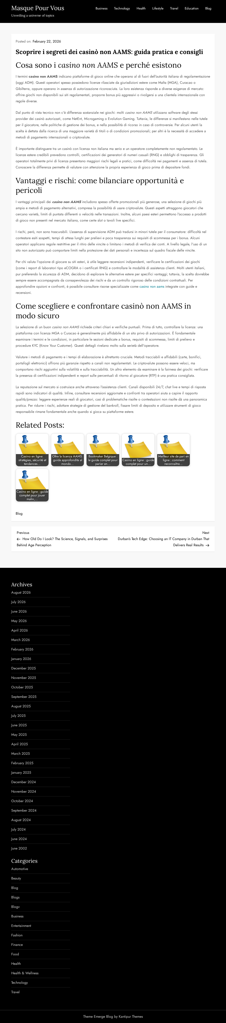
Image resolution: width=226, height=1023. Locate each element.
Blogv (15, 906)
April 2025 (19, 744)
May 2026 (19, 620)
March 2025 (20, 753)
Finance (17, 944)
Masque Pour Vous (37, 8)
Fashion (17, 935)
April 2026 (19, 630)
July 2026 (18, 601)
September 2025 (23, 696)
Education (192, 8)
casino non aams (151, 286)
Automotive (19, 868)
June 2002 (19, 848)
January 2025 (21, 772)
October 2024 (22, 800)
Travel (174, 8)
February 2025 (22, 763)
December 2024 (23, 781)
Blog (208, 8)
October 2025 (22, 687)
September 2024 (23, 810)
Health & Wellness (24, 973)
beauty (16, 878)
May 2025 (19, 734)
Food (15, 954)
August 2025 (21, 706)
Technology (122, 8)
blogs (15, 897)
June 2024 (19, 838)
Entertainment (21, 925)
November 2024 (23, 791)
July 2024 (18, 829)
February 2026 (22, 649)
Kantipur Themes (131, 1016)
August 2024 (21, 819)
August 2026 (21, 592)
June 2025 (19, 725)
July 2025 (18, 715)
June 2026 (19, 611)
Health (141, 8)
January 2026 (21, 658)
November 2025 (23, 677)
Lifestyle (158, 8)
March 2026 (20, 639)
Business (101, 8)
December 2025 (23, 668)
